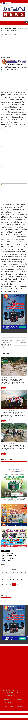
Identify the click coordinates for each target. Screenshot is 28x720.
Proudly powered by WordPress (11, 715)
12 (14, 579)
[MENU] (26, 22)
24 (6, 584)
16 (2, 582)
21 (22, 582)
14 (22, 579)
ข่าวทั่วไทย (4, 334)
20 (18, 582)
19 (14, 582)
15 (25, 579)
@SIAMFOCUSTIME (13, 34)
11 (10, 579)
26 (14, 584)
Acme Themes (18, 717)
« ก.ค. (2, 591)
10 (6, 579)
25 (10, 584)
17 (6, 582)
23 (2, 584)
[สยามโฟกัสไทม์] (2, 22)
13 (18, 579)
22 (25, 582)
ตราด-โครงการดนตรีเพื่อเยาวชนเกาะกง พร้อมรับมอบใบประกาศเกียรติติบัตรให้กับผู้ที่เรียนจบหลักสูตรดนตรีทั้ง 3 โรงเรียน (7, 343)
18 (10, 582)
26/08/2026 (4, 377)
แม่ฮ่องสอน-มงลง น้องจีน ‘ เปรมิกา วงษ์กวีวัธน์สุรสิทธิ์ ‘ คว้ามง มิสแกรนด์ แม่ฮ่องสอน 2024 (21, 341)
